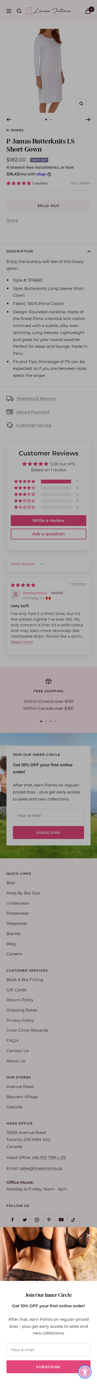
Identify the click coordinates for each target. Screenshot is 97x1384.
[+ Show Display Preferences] (85, 1372)
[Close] (89, 1235)
